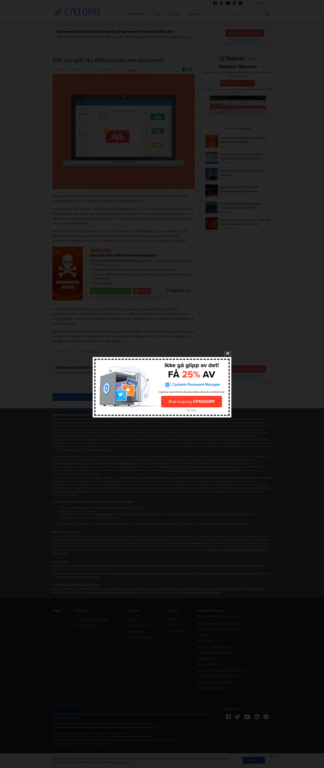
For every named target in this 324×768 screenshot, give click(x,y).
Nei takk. (191, 410)
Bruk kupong (192, 401)
